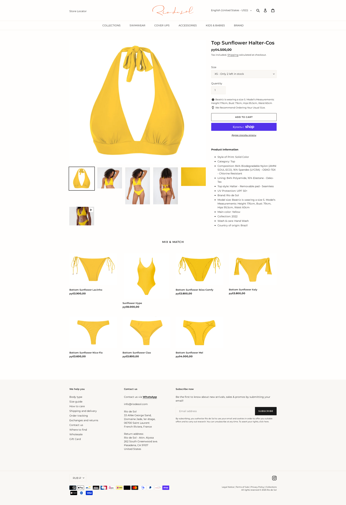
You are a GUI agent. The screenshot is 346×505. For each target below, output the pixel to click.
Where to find (78, 429)
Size (213, 67)
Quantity (216, 83)
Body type (75, 397)
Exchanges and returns (83, 420)
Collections (271, 487)
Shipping (232, 54)
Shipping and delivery (83, 411)
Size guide (75, 401)
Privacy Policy (258, 487)
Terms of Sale (242, 487)
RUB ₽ (77, 478)
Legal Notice (228, 487)
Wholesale (76, 434)
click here (264, 421)
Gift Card (75, 439)
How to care (77, 406)
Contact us (76, 425)
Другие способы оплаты (244, 135)
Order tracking (78, 415)
